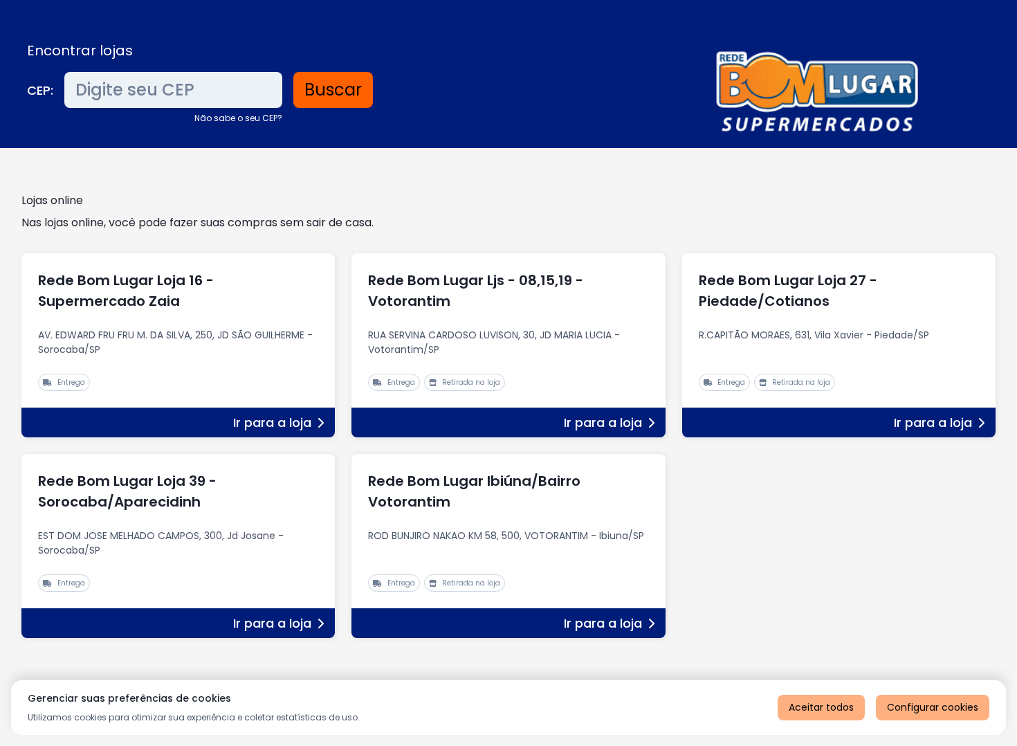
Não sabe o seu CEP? (238, 118)
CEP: (40, 90)
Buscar (333, 89)
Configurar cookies (932, 707)
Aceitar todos (821, 707)
